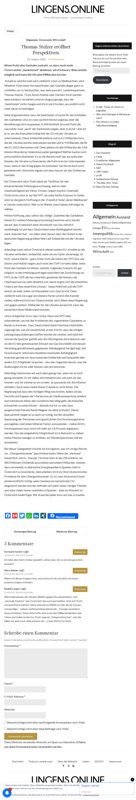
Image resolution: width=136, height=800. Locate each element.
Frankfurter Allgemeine (108, 160)
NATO (104, 238)
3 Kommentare (56, 59)
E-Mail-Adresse (14, 696)
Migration (97, 238)
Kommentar (12, 645)
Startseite (17, 761)
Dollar (129, 223)
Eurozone (116, 228)
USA (120, 246)
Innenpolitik (103, 233)
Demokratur (105, 223)
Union (115, 246)
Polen (95, 242)
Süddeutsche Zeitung (107, 179)
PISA (127, 238)
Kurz (122, 234)
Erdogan (97, 228)
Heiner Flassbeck (105, 164)
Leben (86, 761)
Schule (112, 242)
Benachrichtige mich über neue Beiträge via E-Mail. (38, 728)
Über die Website (67, 761)
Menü (10, 31)
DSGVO (99, 761)
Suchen (96, 266)
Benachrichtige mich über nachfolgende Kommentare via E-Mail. (46, 722)
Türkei (109, 246)
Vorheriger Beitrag (25, 531)
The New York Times (107, 182)
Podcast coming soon (40, 761)
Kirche (117, 234)
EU (104, 227)
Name (8, 683)
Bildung (96, 223)
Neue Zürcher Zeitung (107, 186)
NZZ (98, 167)
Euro (109, 228)
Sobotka (119, 242)
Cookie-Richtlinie (91, 794)
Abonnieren (102, 79)
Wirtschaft (59, 39)
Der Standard (103, 152)
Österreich (45, 39)
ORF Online (102, 171)
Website (9, 709)
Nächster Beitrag (66, 531)
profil (99, 175)
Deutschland (119, 222)
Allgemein (32, 39)
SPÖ (125, 242)
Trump (101, 246)
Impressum (115, 761)
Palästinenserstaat (115, 238)
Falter (99, 156)
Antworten (80, 552)
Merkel (128, 234)
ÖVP (112, 252)
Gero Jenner (11, 570)
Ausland (123, 217)
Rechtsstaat (103, 242)
